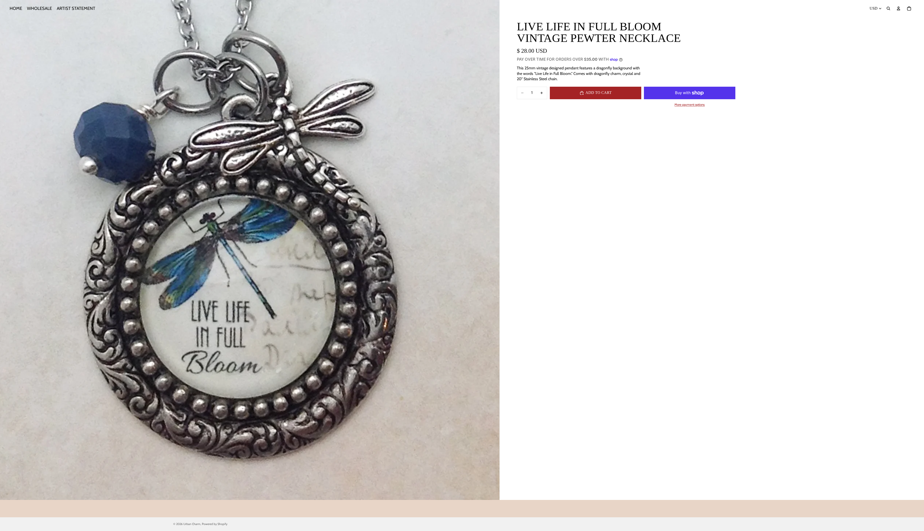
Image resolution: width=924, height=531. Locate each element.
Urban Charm (191, 524)
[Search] (888, 8)
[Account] (898, 8)
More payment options (689, 104)
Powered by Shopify (214, 524)
